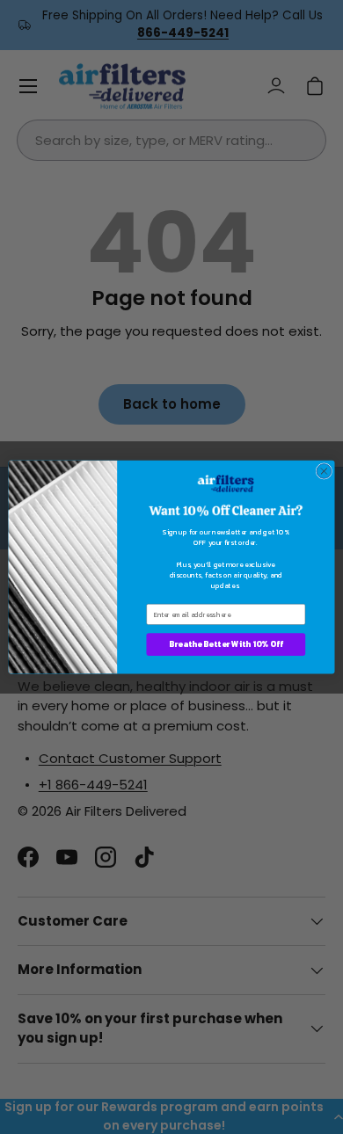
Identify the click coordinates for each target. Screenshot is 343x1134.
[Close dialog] (324, 470)
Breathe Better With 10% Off (226, 644)
